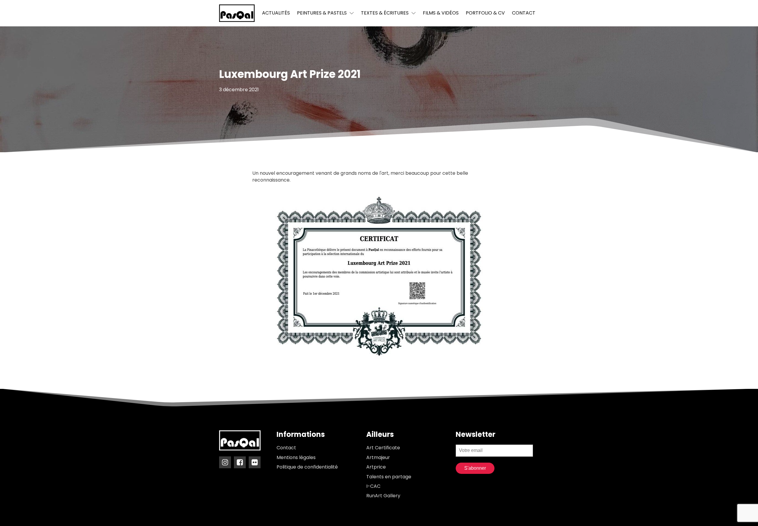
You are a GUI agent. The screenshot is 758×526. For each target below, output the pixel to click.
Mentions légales (296, 457)
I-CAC (373, 486)
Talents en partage (388, 477)
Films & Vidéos (441, 12)
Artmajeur (378, 457)
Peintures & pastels (322, 12)
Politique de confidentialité (307, 467)
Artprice (376, 467)
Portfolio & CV (485, 12)
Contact (523, 12)
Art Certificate (383, 448)
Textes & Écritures (385, 12)
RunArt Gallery (383, 496)
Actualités (276, 12)
